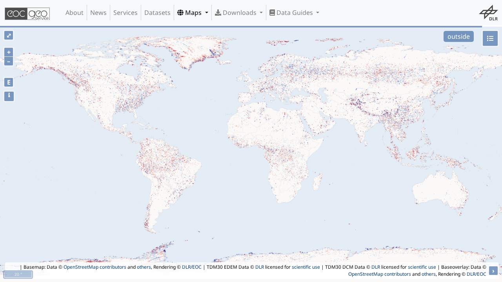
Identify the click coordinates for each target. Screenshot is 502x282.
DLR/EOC (192, 267)
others (144, 267)
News (98, 12)
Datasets (157, 12)
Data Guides (295, 12)
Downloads (239, 12)
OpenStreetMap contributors (95, 267)
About (74, 12)
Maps (193, 12)
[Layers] (490, 38)
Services (125, 12)
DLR (259, 267)
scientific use (306, 267)
